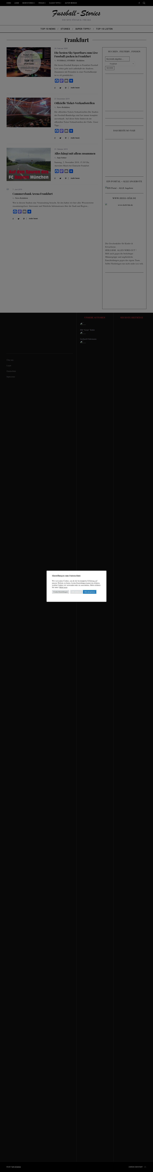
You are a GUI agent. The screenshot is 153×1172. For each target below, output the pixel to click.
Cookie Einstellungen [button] (60, 592)
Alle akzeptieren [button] (89, 592)
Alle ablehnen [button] (76, 592)
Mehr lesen (63, 587)
